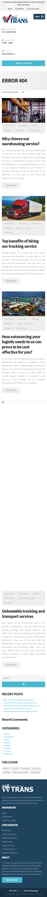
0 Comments (34, 130)
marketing (29, 324)
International (9, 598)
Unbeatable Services (27, 598)
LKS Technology (31, 891)
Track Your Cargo (33, 9)
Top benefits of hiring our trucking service (20, 243)
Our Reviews (19, 9)
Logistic (35, 126)
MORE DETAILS (12, 880)
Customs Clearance (9, 853)
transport (8, 328)
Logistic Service (8, 845)
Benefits (19, 228)
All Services (6, 830)
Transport (35, 224)
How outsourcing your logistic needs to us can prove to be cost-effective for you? (21, 344)
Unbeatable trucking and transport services (23, 613)
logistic (20, 324)
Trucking (7, 228)
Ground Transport (9, 834)
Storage (7, 130)
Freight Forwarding (9, 838)
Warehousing (7, 842)
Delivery (36, 594)
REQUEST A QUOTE (23, 63)
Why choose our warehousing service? (20, 141)
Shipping (35, 319)
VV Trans (13, 891)
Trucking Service (8, 849)
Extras (10, 9)
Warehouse (19, 130)
